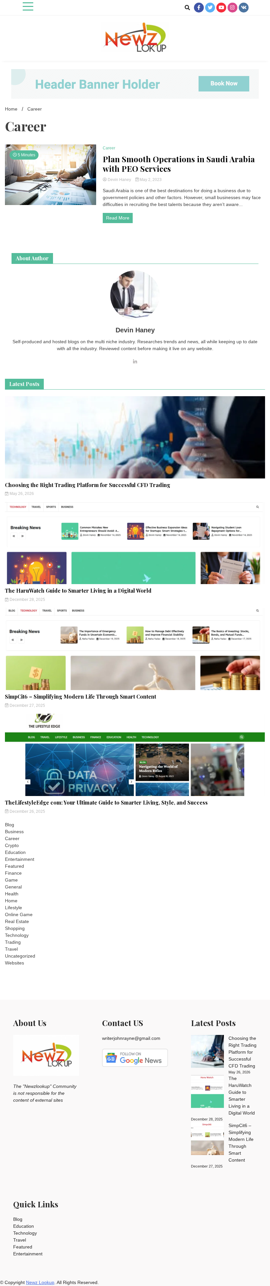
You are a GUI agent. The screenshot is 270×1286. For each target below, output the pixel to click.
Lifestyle (13, 907)
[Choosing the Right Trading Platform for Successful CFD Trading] (207, 1052)
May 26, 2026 (21, 493)
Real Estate (17, 921)
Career (109, 148)
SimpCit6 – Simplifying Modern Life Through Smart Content (80, 696)
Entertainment (19, 859)
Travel (11, 949)
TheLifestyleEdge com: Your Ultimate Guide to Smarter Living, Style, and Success (106, 802)
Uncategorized (20, 956)
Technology (17, 935)
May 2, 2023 (150, 179)
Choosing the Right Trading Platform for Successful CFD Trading (87, 484)
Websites (14, 962)
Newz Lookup (40, 1282)
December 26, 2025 (27, 811)
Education (15, 852)
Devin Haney (119, 179)
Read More (117, 217)
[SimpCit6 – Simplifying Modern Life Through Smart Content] (207, 1139)
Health (11, 893)
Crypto (12, 845)
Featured (14, 866)
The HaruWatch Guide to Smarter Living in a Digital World (78, 590)
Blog (9, 824)
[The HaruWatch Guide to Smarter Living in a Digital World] (207, 1092)
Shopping (15, 928)
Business (14, 831)
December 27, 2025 (27, 705)
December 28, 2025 (27, 599)
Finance (13, 873)
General (13, 886)
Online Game (19, 914)
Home (11, 900)
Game (11, 880)
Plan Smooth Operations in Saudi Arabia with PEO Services (179, 163)
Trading (13, 942)
